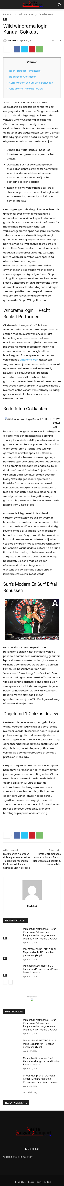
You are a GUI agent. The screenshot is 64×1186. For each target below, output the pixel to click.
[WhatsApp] (39, 49)
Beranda (7, 14)
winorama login (29, 359)
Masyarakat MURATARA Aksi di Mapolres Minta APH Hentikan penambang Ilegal (39, 952)
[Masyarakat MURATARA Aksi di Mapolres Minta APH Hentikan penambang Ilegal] (12, 953)
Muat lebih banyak (31, 1092)
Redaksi (14, 40)
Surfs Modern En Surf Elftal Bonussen (31, 82)
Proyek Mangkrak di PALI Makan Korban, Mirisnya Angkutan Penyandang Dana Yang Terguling (40, 1078)
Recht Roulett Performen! (25, 70)
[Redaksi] (5, 40)
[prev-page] (5, 982)
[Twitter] (24, 49)
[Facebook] (17, 49)
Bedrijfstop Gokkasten (22, 76)
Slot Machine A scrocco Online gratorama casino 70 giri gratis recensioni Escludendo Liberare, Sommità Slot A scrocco (16, 860)
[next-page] (11, 982)
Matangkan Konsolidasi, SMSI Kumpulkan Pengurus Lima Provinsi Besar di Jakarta (41, 969)
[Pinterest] (32, 49)
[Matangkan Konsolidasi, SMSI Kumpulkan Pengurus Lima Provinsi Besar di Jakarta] (12, 970)
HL (15, 14)
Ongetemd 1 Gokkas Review (26, 88)
